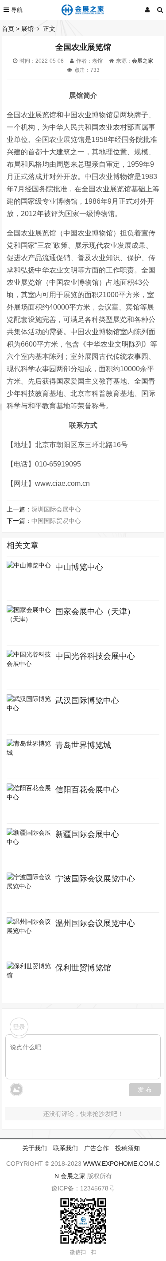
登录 (19, 1026)
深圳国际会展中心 (56, 509)
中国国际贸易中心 (56, 520)
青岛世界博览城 (83, 745)
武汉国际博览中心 (87, 700)
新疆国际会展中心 (87, 834)
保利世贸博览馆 (83, 967)
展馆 (27, 28)
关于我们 (34, 1148)
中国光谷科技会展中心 (95, 656)
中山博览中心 (79, 567)
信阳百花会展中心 (87, 789)
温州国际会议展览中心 (95, 923)
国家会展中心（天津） (95, 611)
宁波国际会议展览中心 (95, 878)
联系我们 (65, 1148)
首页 (8, 28)
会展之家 (142, 61)
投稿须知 (127, 1148)
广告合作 (96, 1148)
